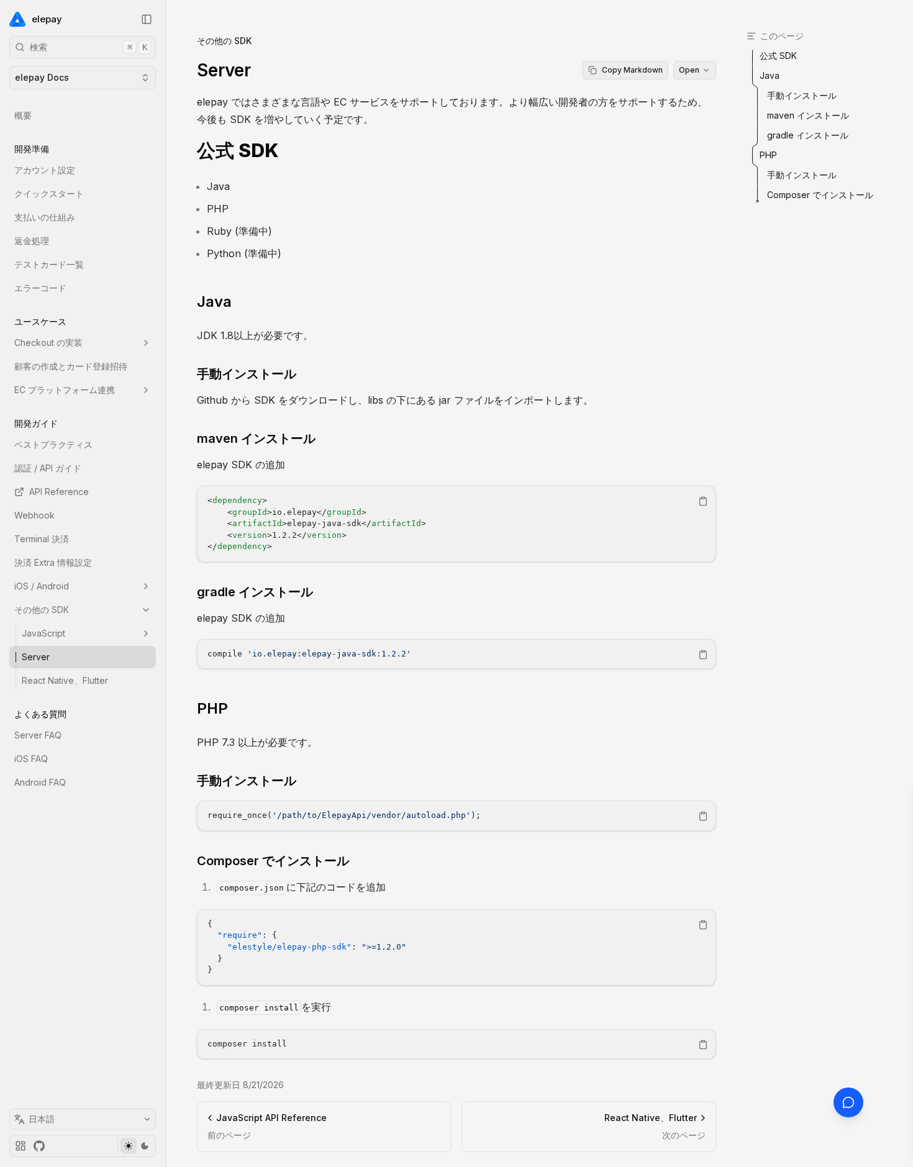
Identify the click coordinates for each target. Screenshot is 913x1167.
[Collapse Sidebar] (146, 19)
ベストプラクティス (53, 444)
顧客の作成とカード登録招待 (70, 366)
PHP (212, 708)
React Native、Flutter (65, 680)
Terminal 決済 (41, 539)
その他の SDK (41, 609)
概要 (23, 115)
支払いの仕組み (44, 217)
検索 (88, 47)
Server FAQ (37, 735)
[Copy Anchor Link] (288, 150)
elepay (47, 19)
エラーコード (40, 288)
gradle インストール (255, 591)
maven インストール (256, 438)
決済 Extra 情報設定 (53, 562)
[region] (456, 523)
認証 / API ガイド (47, 468)
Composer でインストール (273, 860)
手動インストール (246, 373)
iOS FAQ (31, 758)
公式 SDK (238, 150)
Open (689, 70)
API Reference (59, 491)
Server (36, 657)
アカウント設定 (44, 170)
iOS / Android (41, 586)
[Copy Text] (703, 501)
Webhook (34, 515)
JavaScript (43, 633)
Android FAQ (40, 782)
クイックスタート (49, 193)
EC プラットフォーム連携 (64, 389)
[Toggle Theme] (136, 1146)
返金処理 (31, 240)
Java (214, 302)
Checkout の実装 (48, 342)
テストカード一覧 (49, 264)
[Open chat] (848, 1102)
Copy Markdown (632, 70)
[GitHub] (39, 1146)
